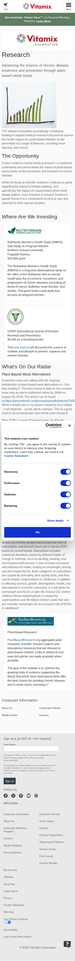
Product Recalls (48, 863)
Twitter (13, 796)
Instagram (36, 796)
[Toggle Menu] (68, 6)
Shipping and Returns (51, 842)
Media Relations (13, 845)
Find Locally (46, 856)
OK (37, 532)
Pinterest (21, 796)
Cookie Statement (16, 455)
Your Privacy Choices (16, 919)
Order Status (46, 821)
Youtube (29, 796)
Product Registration (51, 835)
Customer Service (49, 814)
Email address (9, 744)
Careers (44, 715)
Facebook (6, 796)
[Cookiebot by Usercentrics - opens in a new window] (46, 425)
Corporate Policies (49, 708)
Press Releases (13, 852)
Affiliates (8, 877)
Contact (43, 828)
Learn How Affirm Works (17, 936)
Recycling (9, 884)
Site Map (9, 911)
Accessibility (10, 929)
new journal (21, 347)
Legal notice (11, 891)
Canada (12, 803)
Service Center (47, 849)
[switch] (65, 483)
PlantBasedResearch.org (23, 640)
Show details (55, 520)
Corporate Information (20, 700)
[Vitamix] (37, 6)
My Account (10, 870)
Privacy (8, 898)
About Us (7, 708)
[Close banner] (69, 425)
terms (15, 760)
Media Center (9, 715)
